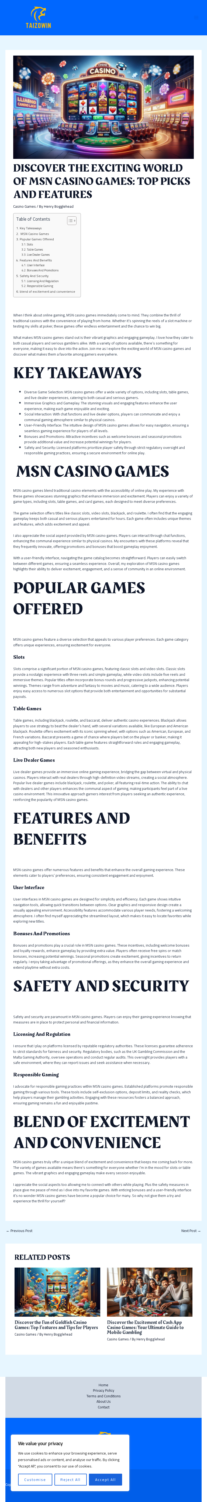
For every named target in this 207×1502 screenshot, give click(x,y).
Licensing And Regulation (43, 281)
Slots (30, 244)
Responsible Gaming (40, 286)
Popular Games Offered (37, 239)
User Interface (35, 265)
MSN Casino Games (34, 234)
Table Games (35, 249)
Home (103, 1385)
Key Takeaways (31, 228)
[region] (70, 1463)
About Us (103, 1401)
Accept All (105, 1479)
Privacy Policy (103, 1390)
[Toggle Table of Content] (69, 220)
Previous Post (19, 1230)
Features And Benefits (36, 260)
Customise (35, 1479)
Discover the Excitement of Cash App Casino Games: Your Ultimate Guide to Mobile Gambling (145, 1327)
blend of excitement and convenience (47, 291)
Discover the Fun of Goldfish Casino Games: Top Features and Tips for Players (56, 1325)
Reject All (70, 1479)
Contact (103, 1407)
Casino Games (24, 206)
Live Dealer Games (38, 254)
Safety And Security (34, 276)
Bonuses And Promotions (42, 270)
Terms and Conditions (104, 1396)
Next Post (191, 1230)
